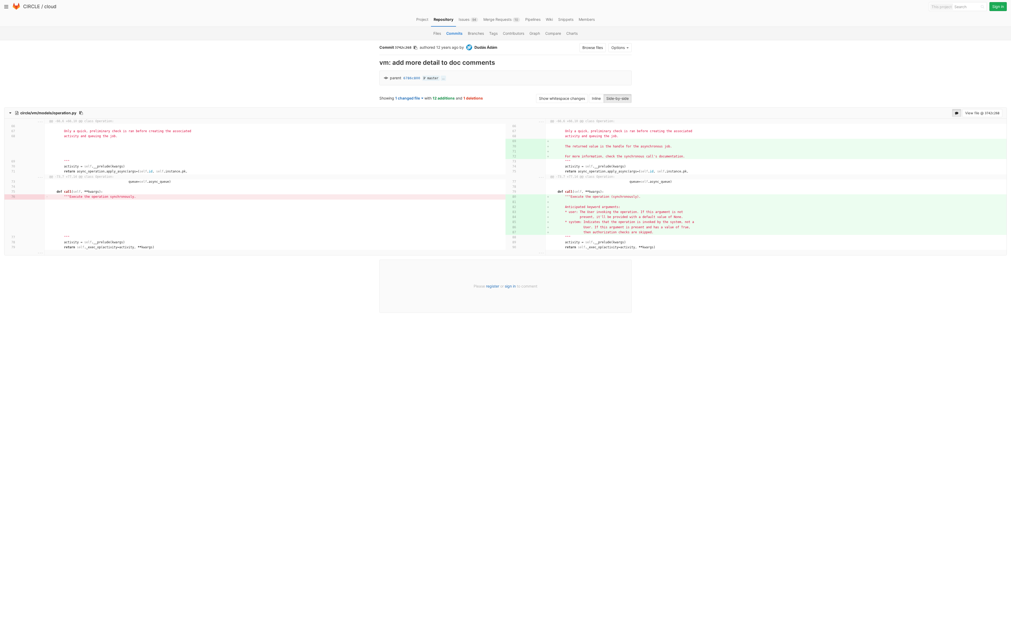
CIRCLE (31, 6)
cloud (50, 6)
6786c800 (411, 78)
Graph (534, 33)
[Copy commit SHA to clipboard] (415, 47)
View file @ (982, 113)
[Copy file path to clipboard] (81, 113)
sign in (510, 286)
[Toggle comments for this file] (956, 113)
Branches (476, 33)
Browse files (592, 47)
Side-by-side (617, 98)
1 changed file (407, 98)
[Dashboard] (16, 8)
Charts (572, 33)
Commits (454, 33)
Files (437, 33)
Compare (553, 33)
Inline (596, 98)
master (431, 78)
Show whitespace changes (562, 98)
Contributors (513, 33)
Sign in (998, 6)
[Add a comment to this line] (31, 126)
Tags (493, 33)
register (492, 286)
